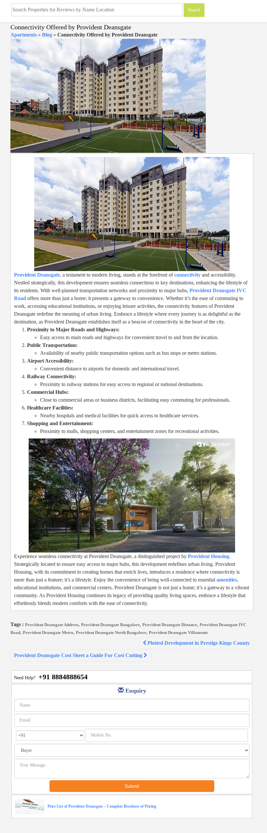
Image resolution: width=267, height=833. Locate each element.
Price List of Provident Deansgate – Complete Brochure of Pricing (102, 806)
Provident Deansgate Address (51, 624)
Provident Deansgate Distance (169, 624)
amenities (227, 579)
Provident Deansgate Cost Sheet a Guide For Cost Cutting (79, 655)
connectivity (187, 275)
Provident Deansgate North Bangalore (111, 632)
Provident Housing (208, 556)
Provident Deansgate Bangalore (110, 624)
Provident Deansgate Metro (48, 632)
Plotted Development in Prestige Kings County (198, 643)
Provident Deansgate (37, 275)
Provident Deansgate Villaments (178, 632)
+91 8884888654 (63, 677)
